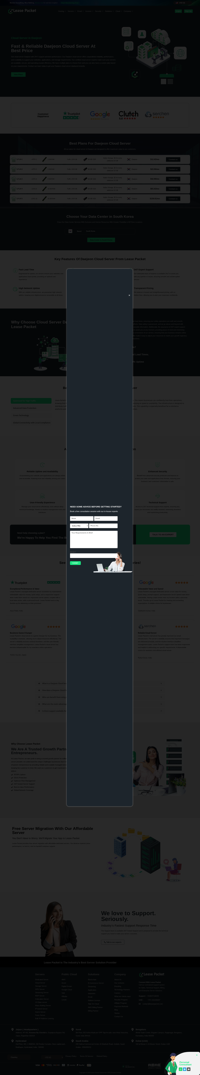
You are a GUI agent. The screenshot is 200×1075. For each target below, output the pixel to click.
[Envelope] (188, 1069)
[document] (100, 537)
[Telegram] (184, 1069)
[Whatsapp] (180, 1069)
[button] (129, 295)
